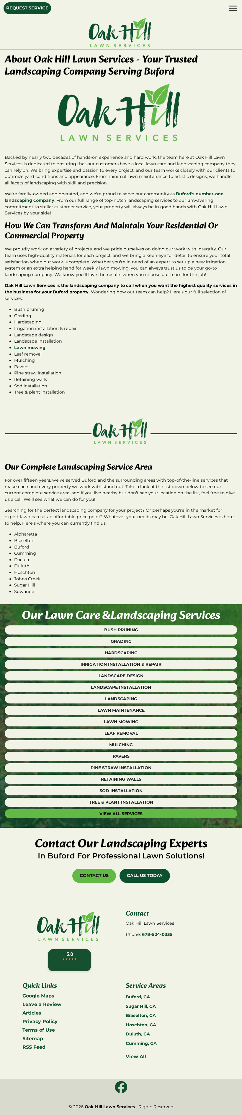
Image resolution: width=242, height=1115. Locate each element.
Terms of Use (38, 1030)
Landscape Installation (121, 687)
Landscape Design (121, 675)
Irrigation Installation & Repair (121, 664)
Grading (121, 641)
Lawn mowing (29, 347)
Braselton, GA (141, 1015)
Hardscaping (121, 652)
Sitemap (32, 1038)
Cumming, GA (141, 1043)
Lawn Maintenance (121, 710)
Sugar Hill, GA (141, 1006)
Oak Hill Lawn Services (110, 1106)
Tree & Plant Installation (121, 802)
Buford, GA (138, 997)
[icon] (121, 1087)
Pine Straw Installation (121, 767)
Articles (31, 1013)
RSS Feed (33, 1047)
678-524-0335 (157, 934)
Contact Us (94, 875)
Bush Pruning (121, 629)
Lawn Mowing (121, 721)
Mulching (121, 744)
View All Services (121, 813)
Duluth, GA (138, 1034)
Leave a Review (41, 1004)
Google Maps (38, 996)
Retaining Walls (121, 779)
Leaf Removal (121, 733)
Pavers (121, 756)
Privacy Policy (40, 1021)
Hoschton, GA (141, 1025)
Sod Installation (121, 790)
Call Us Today (145, 875)
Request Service (27, 8)
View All (136, 1056)
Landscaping (121, 698)
